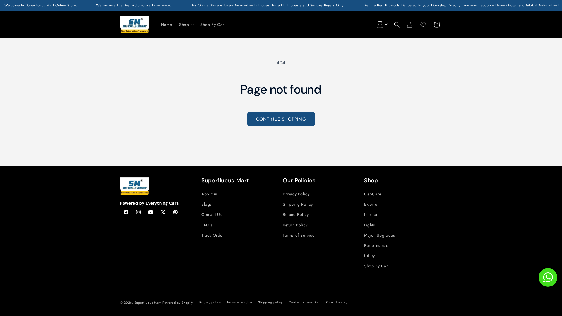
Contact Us (211, 214)
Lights (369, 225)
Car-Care (372, 194)
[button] (186, 24)
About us (209, 194)
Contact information (304, 302)
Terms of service (239, 302)
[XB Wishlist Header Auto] (422, 24)
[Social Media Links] (381, 24)
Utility (369, 256)
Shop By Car (376, 266)
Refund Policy (296, 214)
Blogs (206, 204)
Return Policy (295, 225)
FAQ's (207, 225)
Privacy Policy (296, 194)
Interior (371, 214)
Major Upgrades (379, 235)
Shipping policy (270, 302)
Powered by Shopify (177, 302)
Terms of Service (299, 235)
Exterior (371, 204)
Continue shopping (281, 119)
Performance (376, 245)
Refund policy (336, 302)
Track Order (212, 235)
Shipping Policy (298, 204)
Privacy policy (210, 302)
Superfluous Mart (147, 302)
